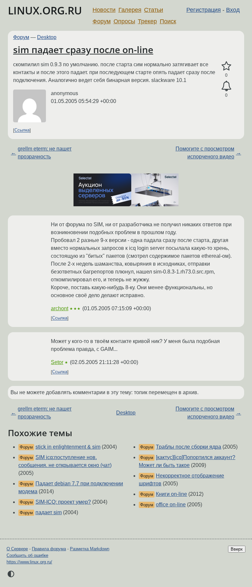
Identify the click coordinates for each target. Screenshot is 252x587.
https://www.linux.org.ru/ (29, 561)
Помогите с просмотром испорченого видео (205, 152)
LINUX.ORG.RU (45, 10)
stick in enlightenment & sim (67, 447)
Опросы (124, 21)
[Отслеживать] (226, 86)
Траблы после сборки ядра (188, 447)
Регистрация (203, 10)
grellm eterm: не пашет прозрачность (45, 152)
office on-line (171, 504)
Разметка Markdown (89, 548)
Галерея (129, 10)
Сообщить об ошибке (27, 555)
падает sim (48, 512)
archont (59, 308)
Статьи (153, 10)
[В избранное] (226, 66)
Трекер (147, 21)
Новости (104, 10)
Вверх (237, 549)
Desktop (46, 37)
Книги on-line (171, 494)
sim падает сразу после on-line (83, 49)
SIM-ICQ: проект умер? (63, 502)
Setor (57, 362)
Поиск (168, 21)
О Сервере (17, 548)
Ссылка (22, 130)
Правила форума (49, 548)
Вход (233, 10)
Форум (102, 21)
